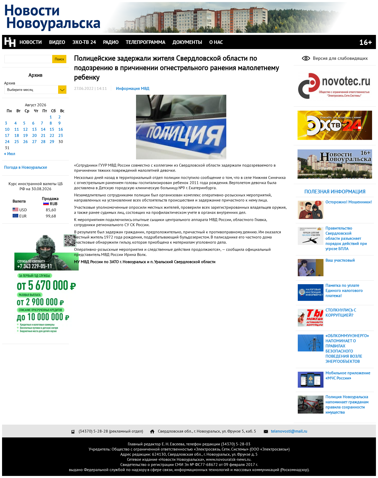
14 (43, 129)
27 (34, 141)
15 (52, 129)
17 (7, 135)
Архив (9, 82)
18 (16, 135)
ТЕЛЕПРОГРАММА (145, 42)
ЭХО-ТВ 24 (84, 42)
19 (25, 135)
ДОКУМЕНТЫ (187, 42)
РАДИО (111, 42)
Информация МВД (132, 88)
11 (16, 129)
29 (52, 141)
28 (43, 141)
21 (43, 135)
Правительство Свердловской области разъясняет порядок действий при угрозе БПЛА (346, 238)
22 (52, 135)
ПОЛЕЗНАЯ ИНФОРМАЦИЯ (334, 191)
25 (16, 141)
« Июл (9, 153)
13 (34, 129)
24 (7, 141)
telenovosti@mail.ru (289, 431)
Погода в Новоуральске (25, 167)
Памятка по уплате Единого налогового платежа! (344, 290)
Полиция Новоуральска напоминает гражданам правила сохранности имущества (347, 404)
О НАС (216, 42)
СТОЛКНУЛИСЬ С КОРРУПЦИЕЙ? (341, 312)
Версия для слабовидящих (340, 58)
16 (60, 129)
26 (25, 141)
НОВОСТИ (31, 42)
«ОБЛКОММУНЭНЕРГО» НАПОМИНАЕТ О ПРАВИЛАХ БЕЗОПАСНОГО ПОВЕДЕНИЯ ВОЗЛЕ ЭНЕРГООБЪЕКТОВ (347, 348)
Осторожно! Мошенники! (349, 201)
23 (60, 135)
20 (34, 135)
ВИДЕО (57, 42)
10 (7, 129)
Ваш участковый (340, 260)
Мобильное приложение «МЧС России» (348, 375)
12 (25, 129)
